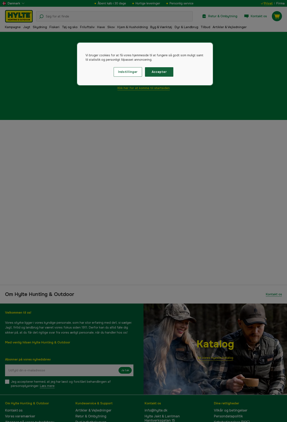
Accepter (159, 72)
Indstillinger (128, 72)
